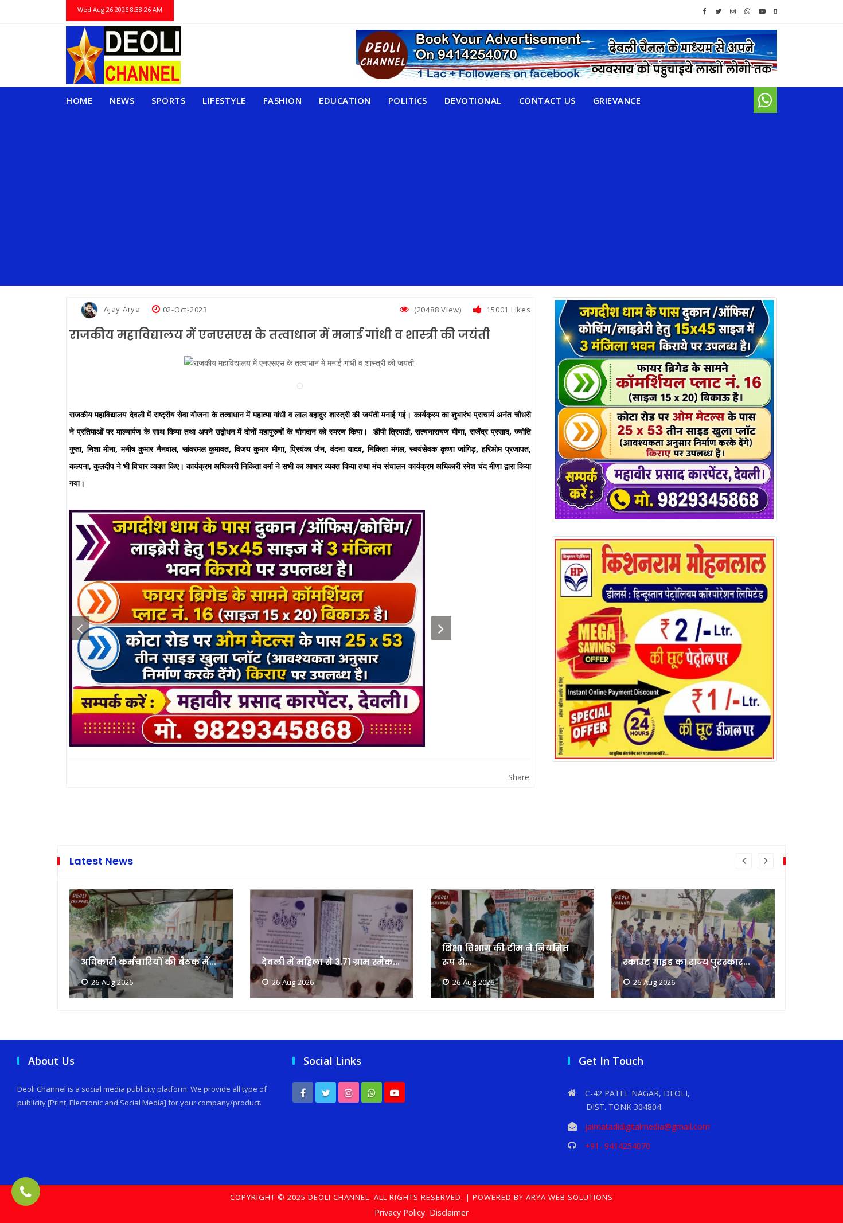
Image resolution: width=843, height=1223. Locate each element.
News (122, 100)
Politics (407, 100)
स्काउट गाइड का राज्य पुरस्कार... (686, 962)
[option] (260, 628)
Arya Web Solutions (569, 1197)
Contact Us (547, 100)
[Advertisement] (421, 199)
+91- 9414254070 (617, 1145)
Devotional (473, 100)
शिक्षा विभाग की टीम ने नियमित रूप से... (505, 955)
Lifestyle (224, 100)
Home (79, 100)
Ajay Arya (122, 309)
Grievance (617, 100)
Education (345, 100)
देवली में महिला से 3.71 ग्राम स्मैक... (331, 962)
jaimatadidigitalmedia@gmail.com (647, 1126)
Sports (168, 100)
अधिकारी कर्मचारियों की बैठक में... (148, 962)
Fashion (282, 100)
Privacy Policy (399, 1212)
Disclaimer (449, 1212)
